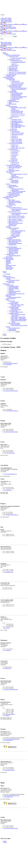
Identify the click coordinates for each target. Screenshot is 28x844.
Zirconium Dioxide (13, 106)
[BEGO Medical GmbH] (6, 398)
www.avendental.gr (7, 490)
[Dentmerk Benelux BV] (6, 657)
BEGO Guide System (13, 242)
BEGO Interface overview (17, 92)
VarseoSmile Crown (14, 59)
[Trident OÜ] (6, 418)
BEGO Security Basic (13, 186)
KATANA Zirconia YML (16, 112)
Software (11, 179)
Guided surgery (9, 238)
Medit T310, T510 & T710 (17, 177)
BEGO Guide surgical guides (15, 240)
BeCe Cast (14, 128)
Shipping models (15, 190)
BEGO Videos (12, 301)
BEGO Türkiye (8, 25)
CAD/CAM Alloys (13, 130)
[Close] (1, 41)
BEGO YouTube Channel (14, 323)
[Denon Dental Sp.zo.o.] (6, 726)
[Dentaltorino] (6, 579)
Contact (2, 18)
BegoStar (13, 156)
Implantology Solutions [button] (8, 197)
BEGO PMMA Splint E (16, 124)
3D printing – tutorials (16, 305)
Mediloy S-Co (14, 144)
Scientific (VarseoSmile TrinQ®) (18, 58)
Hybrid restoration (15, 236)
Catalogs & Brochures (10, 298)
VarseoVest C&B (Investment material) (17, 73)
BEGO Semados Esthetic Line (18, 230)
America (5, 842)
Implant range (9, 206)
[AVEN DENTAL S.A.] (6, 501)
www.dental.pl (6, 715)
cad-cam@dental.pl (10, 714)
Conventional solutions (14, 307)
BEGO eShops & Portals (6, 21)
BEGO (4, 334)
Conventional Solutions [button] (8, 258)
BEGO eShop (12, 199)
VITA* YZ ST (18, 114)
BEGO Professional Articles (15, 297)
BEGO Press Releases (11, 294)
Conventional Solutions (14, 286)
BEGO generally (15, 302)
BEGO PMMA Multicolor (17, 122)
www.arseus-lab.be (7, 364)
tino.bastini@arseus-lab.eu (12, 363)
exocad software (14, 181)
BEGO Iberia (19, 24)
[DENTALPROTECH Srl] (6, 560)
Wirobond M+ (14, 137)
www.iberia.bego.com (8, 740)
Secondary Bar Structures (16, 97)
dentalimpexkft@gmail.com (12, 514)
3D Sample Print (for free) (17, 60)
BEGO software (14, 182)
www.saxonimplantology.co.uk (10, 474)
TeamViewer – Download (11, 196)
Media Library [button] (6, 283)
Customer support (12, 185)
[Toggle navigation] (1, 35)
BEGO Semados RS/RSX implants (17, 216)
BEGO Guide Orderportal (14, 201)
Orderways (11, 187)
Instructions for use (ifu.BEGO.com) (16, 293)
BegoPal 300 (14, 159)
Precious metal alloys (13, 149)
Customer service (12, 204)
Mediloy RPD (14, 146)
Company (9, 18)
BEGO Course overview (14, 280)
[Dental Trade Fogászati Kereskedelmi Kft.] (6, 524)
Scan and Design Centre (14, 193)
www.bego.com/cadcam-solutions (10, 390)
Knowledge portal (10, 254)
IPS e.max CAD (14, 116)
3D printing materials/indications (13, 55)
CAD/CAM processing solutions (13, 165)
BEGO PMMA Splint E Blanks (18, 126)
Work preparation (9, 259)
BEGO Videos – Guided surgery (18, 318)
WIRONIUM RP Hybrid (17, 84)
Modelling (8, 261)
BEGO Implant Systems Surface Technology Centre (16, 223)
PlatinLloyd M (14, 164)
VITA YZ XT (17, 115)
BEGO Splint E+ (15, 123)
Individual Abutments (16, 95)
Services (8, 183)
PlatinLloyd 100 (15, 162)
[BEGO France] (6, 462)
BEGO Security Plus (13, 221)
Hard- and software (10, 171)
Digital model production (14, 170)
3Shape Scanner (14, 176)
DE (6, 23)
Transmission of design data (17, 188)
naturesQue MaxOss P (13, 250)
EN (3, 23)
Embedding (8, 263)
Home (4, 52)
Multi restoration (15, 234)
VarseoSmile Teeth (13, 68)
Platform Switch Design (14, 228)
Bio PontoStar (14, 152)
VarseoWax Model (13, 69)
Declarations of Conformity (14, 291)
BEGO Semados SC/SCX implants (17, 217)
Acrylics (10, 118)
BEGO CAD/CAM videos (17, 312)
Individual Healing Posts (16, 94)
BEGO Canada (12, 27)
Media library (11, 203)
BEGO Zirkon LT (15, 110)
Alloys (7, 264)
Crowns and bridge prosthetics (15, 85)
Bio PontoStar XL (15, 150)
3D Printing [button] (5, 53)
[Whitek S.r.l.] (6, 637)
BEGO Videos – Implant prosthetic (19, 319)
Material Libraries (12, 292)
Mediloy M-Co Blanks (16, 139)
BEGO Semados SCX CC (15, 211)
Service (7, 198)
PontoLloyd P (14, 155)
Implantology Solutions (14, 288)
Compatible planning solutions (15, 243)
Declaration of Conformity (14, 195)
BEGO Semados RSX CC (15, 207)
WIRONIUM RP (15, 81)
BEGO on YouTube (15, 324)
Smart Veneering (15, 65)
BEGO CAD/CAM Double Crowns (19, 88)
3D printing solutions (13, 303)
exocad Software (12, 329)
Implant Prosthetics (13, 91)
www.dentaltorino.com (8, 572)
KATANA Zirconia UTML (17, 111)
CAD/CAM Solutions (13, 287)
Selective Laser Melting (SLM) (15, 166)
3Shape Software (12, 330)
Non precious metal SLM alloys (15, 143)
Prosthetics (8, 226)
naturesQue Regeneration (11, 247)
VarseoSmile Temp (13, 66)
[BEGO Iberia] (6, 758)
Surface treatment (9, 267)
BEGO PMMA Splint (16, 127)
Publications (8, 296)
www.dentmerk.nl (7, 650)
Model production (12, 104)
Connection (13, 229)
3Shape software (15, 180)
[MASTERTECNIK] (6, 596)
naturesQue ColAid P (13, 253)
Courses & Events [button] (7, 276)
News (4, 275)
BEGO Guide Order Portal (14, 239)
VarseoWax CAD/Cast (13, 70)
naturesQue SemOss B (13, 249)
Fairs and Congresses (10, 277)
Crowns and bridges (15, 233)
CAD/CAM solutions (13, 310)
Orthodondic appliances (14, 101)
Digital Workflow (12, 225)
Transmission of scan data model (18, 191)
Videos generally (15, 308)
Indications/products (10, 78)
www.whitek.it (6, 627)
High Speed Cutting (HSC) (14, 167)
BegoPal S (14, 158)
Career (5, 18)
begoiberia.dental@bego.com (13, 739)
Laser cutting (9, 266)
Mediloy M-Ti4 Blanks (16, 140)
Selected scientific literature (14, 255)
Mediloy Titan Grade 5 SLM (17, 147)
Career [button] (4, 272)
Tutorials (8, 326)
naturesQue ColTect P (13, 251)
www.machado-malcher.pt (9, 770)
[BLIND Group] (6, 543)
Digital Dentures (12, 100)
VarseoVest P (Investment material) (17, 72)
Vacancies (8, 274)
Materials (8, 105)
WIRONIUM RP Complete (17, 82)
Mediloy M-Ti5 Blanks (16, 142)
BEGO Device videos (16, 309)
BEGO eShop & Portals (6, 20)
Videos (7, 299)
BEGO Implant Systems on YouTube (19, 325)
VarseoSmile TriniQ (14, 56)
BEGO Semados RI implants (15, 219)
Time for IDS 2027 (10, 281)
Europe (4, 841)
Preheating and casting (11, 265)
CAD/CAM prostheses (16, 232)
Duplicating (8, 260)
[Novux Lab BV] (6, 675)
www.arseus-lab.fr (7, 668)
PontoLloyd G (14, 153)
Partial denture (12, 79)
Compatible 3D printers (11, 74)
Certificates (11, 289)
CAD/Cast (11, 169)
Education (8, 278)
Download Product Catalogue (15, 202)
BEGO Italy (12, 24)
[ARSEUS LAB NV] (6, 374)
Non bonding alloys (13, 161)
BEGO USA (5, 27)
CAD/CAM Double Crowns (15, 86)
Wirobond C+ (14, 136)
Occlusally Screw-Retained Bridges (19, 96)
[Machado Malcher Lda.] (6, 779)
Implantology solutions (13, 313)
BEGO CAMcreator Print (14, 327)
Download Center (10, 285)
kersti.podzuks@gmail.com (12, 410)
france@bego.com (11, 453)
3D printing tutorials (10, 76)
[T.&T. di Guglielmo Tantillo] (6, 613)
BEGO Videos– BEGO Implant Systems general (18, 315)
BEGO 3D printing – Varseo (17, 304)
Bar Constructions (15, 99)
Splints (10, 102)
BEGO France (5, 24)
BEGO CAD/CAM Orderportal (15, 192)
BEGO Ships (11, 282)
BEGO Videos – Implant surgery (18, 316)
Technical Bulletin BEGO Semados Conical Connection (19, 209)
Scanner (10, 172)
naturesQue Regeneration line (15, 248)
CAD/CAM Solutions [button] (8, 77)
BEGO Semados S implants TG (16, 220)
